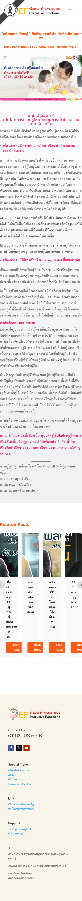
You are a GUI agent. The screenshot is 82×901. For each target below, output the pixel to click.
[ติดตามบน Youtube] (26, 748)
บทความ (62, 47)
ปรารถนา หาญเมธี (20, 47)
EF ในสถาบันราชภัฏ (21, 804)
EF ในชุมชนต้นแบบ (21, 808)
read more (16, 647)
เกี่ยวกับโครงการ (18, 770)
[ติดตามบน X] (19, 748)
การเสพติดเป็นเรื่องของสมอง (31, 597)
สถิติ (11, 775)
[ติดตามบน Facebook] (11, 748)
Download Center (19, 784)
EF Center (15, 779)
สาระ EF (73, 47)
